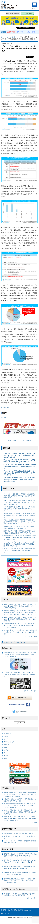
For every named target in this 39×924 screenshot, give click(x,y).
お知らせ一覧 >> (31, 898)
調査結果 (7, 744)
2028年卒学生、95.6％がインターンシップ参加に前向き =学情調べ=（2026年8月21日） (19, 527)
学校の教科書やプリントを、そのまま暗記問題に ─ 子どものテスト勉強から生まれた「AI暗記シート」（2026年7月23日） (20, 625)
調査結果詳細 (5, 407)
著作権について (25, 910)
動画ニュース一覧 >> (30, 691)
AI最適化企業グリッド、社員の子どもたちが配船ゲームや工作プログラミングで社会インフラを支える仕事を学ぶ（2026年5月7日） (20, 794)
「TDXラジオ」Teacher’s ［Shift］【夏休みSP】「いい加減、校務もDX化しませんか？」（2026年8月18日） (20, 674)
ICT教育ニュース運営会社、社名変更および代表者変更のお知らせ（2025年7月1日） (20, 895)
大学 (5, 747)
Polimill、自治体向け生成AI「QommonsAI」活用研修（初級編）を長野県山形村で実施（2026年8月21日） (20, 515)
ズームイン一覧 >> (31, 636)
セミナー (7, 739)
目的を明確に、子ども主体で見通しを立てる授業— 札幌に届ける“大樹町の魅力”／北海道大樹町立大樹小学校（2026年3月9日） (20, 818)
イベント (7, 736)
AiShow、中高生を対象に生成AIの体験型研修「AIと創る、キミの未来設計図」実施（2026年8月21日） (19, 550)
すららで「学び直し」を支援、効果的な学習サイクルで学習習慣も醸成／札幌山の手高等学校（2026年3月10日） (20, 812)
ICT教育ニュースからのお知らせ (14, 889)
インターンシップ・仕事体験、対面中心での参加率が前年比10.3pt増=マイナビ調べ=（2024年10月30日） (20, 466)
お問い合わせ (5, 913)
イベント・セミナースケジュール (14, 642)
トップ (3, 37)
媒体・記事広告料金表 (12, 13)
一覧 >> (34, 822)
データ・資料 (11, 37)
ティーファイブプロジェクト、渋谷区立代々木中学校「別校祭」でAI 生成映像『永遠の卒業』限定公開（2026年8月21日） (20, 544)
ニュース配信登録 (27, 13)
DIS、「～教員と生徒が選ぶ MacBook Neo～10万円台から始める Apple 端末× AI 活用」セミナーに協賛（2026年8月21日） (19, 502)
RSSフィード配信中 (19, 697)
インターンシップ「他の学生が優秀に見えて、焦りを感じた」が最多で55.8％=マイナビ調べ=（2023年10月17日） (20, 472)
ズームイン (6, 599)
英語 (5, 758)
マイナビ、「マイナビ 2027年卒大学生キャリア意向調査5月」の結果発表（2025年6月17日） (19, 461)
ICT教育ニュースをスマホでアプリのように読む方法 (20, 837)
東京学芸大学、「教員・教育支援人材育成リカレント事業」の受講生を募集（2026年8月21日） (20, 532)
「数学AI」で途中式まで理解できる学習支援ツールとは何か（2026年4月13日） (20, 800)
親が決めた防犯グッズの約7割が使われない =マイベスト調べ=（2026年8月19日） (20, 873)
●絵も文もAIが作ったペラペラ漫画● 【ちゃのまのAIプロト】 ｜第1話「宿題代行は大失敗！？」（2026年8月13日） (20, 619)
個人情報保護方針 (13, 910)
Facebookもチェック (19, 704)
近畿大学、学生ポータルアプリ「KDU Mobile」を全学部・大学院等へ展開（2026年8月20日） (20, 855)
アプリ (6, 750)
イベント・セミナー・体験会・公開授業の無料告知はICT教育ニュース (20, 841)
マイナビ (4, 417)
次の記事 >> (27, 440)
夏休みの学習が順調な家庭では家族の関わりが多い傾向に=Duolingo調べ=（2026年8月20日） (20, 867)
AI (4, 753)
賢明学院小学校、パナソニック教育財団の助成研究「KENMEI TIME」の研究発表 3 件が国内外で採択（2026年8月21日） (20, 537)
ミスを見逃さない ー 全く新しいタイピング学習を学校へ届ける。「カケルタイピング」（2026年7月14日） (20, 632)
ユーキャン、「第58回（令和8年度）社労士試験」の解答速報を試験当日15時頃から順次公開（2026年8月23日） (19, 495)
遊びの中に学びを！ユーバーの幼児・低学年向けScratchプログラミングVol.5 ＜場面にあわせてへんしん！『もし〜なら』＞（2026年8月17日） (20, 612)
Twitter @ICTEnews (19, 711)
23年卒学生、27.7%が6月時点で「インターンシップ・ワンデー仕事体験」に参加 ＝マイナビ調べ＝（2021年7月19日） (19, 479)
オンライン (7, 733)
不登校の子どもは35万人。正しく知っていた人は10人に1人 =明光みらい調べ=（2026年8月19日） (20, 861)
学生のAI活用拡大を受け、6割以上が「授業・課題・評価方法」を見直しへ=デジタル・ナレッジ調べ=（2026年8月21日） (19, 521)
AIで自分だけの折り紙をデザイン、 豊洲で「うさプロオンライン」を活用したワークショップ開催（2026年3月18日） (20, 805)
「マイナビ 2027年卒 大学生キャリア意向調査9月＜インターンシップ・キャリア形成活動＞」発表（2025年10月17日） (19, 455)
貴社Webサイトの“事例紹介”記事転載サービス (18, 833)
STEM (6, 755)
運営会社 (4, 910)
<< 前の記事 (12, 440)
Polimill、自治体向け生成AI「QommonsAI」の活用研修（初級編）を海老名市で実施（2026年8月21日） (19, 508)
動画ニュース (7, 648)
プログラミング (9, 742)
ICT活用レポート (8, 788)
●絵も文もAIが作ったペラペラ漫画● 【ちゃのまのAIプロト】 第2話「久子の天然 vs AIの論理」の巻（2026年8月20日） (20, 606)
